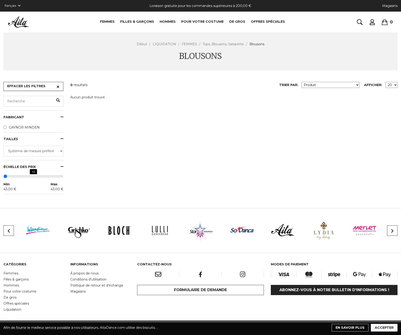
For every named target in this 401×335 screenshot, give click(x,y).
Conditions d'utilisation (88, 279)
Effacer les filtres (26, 86)
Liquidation (12, 309)
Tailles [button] (10, 139)
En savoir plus (350, 327)
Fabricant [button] (13, 117)
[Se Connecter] (372, 22)
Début (142, 44)
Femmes (10, 273)
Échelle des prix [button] (19, 167)
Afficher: (373, 85)
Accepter (384, 327)
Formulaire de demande (200, 290)
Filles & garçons (16, 279)
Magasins (390, 6)
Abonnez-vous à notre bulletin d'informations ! (334, 290)
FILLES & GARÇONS (137, 21)
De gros (9, 297)
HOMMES (168, 21)
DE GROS (237, 21)
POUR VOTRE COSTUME (202, 21)
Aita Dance (18, 22)
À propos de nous (84, 273)
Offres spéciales (268, 21)
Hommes (11, 285)
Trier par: (288, 85)
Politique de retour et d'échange (96, 285)
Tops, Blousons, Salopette (223, 44)
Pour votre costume (19, 291)
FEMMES (107, 21)
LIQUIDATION (164, 44)
